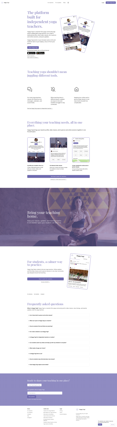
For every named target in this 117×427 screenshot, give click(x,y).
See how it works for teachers (58, 176)
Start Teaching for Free (34, 385)
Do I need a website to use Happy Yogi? (39, 331)
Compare (42, 294)
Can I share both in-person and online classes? (41, 315)
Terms (61, 412)
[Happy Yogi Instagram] (68, 2)
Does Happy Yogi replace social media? (39, 364)
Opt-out (112, 424)
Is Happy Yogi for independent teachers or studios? (42, 337)
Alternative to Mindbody (48, 414)
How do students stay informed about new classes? (42, 359)
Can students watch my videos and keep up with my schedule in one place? (48, 342)
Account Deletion (63, 414)
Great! (100, 424)
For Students (36, 294)
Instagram (29, 417)
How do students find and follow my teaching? (41, 326)
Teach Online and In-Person (49, 415)
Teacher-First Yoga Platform (49, 410)
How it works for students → (33, 57)
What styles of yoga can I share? (37, 348)
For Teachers (29, 294)
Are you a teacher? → (45, 281)
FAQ (28, 415)
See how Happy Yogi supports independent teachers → (40, 108)
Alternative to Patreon (48, 417)
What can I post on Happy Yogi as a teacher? (40, 320)
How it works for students (45, 279)
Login (103, 2)
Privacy (61, 410)
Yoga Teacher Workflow (48, 424)
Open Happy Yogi (111, 2)
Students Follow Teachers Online (50, 422)
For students (58, 2)
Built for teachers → (31, 55)
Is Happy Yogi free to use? (36, 353)
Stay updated (32, 396)
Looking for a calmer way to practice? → (58, 179)
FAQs (64, 2)
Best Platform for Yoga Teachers (50, 412)
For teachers (50, 2)
